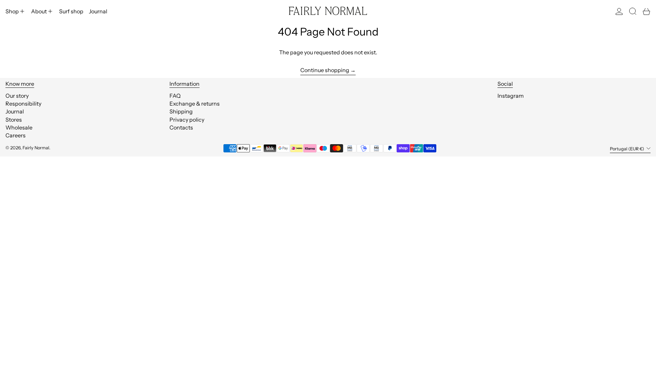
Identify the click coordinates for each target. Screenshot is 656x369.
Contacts (181, 127)
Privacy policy (186, 119)
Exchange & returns (194, 103)
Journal (14, 111)
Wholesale (18, 127)
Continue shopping (324, 70)
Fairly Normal (36, 147)
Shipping (181, 111)
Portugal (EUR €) (627, 148)
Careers (15, 135)
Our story (17, 95)
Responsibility (23, 103)
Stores (13, 119)
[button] (633, 11)
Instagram (510, 96)
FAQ (175, 95)
